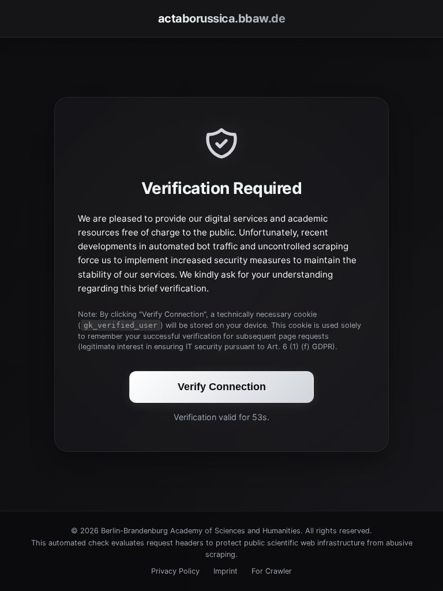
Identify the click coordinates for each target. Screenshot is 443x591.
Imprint (225, 571)
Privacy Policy (175, 571)
